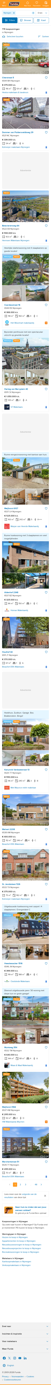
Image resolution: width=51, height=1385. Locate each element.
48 (36, 1184)
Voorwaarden (18, 1376)
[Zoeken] (33, 13)
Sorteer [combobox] (45, 36)
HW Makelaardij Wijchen (13, 1121)
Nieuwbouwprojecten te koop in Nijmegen (21, 1248)
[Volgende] (41, 1184)
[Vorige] (10, 1184)
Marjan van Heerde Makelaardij (25, 526)
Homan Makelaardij (19, 610)
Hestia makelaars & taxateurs (15, 92)
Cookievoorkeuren (12, 1379)
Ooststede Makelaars (20, 981)
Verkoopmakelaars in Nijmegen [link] (16, 1265)
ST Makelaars (17, 407)
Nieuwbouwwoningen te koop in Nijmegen (21, 1244)
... (31, 1184)
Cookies (30, 1376)
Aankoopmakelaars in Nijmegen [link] (16, 1261)
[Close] (13, 13)
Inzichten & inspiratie (12, 1334)
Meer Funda (7, 1349)
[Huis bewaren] (46, 77)
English (10, 1365)
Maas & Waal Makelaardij (22, 1065)
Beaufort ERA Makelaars (13, 666)
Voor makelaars (9, 1341)
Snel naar (6, 1326)
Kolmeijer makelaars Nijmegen (16, 147)
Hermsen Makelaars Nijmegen (15, 240)
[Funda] (15, 4)
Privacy (5, 1376)
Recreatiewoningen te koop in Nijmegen (20, 1252)
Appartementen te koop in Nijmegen (19, 1241)
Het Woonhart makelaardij (22, 323)
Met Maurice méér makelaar (23, 787)
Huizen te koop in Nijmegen (15, 1237)
